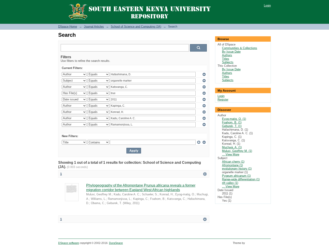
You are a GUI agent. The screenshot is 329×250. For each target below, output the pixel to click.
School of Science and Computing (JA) (136, 26)
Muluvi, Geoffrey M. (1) (237, 151)
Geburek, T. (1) (231, 126)
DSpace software (68, 243)
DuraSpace (116, 243)
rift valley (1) (230, 183)
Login (267, 5)
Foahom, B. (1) (231, 122)
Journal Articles (94, 26)
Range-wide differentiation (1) (241, 179)
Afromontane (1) (232, 165)
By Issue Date (231, 51)
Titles (225, 58)
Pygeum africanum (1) (236, 175)
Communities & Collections (239, 48)
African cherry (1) (233, 161)
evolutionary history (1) (237, 168)
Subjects (227, 62)
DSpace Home (67, 26)
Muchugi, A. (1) (232, 147)
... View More (230, 154)
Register (223, 99)
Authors (227, 55)
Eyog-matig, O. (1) (234, 119)
